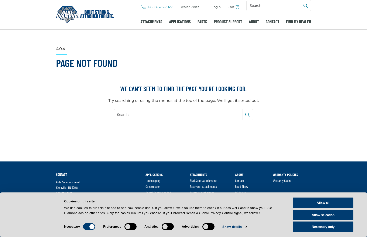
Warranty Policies (285, 174)
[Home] (85, 14)
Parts (202, 21)
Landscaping (152, 180)
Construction (152, 186)
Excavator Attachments (203, 186)
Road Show (241, 186)
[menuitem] (190, 7)
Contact (272, 21)
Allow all (323, 203)
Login (216, 7)
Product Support (228, 21)
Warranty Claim (282, 180)
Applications (180, 21)
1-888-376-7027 (160, 7)
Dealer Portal (189, 7)
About (254, 21)
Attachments (151, 21)
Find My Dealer (298, 21)
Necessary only (323, 227)
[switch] (130, 226)
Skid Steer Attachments (203, 180)
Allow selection (323, 215)
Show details (232, 227)
